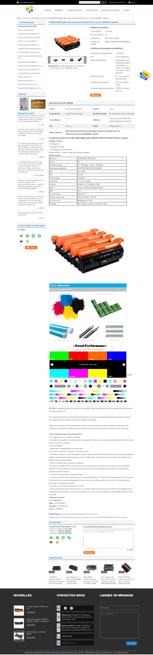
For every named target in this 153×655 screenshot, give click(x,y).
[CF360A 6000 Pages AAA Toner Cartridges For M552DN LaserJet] (67, 41)
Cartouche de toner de (38, 18)
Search (103, 2)
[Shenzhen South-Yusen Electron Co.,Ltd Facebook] (71, 608)
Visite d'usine (92, 10)
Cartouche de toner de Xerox (27, 73)
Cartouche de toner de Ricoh (27, 69)
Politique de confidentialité (33, 652)
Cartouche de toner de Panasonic (29, 66)
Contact (126, 10)
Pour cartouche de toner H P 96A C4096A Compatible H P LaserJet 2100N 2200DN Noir (73, 581)
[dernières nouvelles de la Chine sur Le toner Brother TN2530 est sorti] (19, 610)
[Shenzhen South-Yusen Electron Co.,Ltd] (30, 9)
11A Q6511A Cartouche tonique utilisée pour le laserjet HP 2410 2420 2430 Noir (56, 581)
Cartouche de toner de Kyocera (28, 48)
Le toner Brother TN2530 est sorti (37, 607)
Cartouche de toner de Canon (28, 37)
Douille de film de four (25, 81)
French (133, 2)
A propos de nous (74, 10)
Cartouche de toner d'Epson (27, 45)
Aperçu (48, 10)
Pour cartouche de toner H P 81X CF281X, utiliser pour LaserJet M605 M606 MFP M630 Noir (108, 581)
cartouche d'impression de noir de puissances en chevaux (78, 514)
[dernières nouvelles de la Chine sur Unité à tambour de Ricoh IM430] (19, 636)
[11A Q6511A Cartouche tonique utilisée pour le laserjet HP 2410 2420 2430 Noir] (56, 568)
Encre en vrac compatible (26, 41)
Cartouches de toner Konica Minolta (30, 56)
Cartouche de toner (24, 30)
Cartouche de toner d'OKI (26, 62)
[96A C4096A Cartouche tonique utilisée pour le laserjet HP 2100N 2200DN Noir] (91, 568)
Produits (58, 10)
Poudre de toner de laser (26, 84)
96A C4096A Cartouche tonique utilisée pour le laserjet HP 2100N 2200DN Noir (91, 581)
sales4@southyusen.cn (27, 2)
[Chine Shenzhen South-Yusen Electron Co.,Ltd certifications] (24, 104)
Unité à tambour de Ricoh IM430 (36, 633)
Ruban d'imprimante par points (28, 88)
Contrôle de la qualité (110, 10)
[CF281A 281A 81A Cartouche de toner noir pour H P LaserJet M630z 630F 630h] (126, 568)
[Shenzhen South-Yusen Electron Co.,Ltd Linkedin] (65, 608)
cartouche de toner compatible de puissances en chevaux (108, 517)
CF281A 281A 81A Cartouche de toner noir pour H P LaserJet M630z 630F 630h (126, 580)
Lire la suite (31, 612)
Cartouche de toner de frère (27, 34)
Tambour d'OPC (23, 77)
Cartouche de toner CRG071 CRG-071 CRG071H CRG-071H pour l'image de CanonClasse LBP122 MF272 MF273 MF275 (38, 620)
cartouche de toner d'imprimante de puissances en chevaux (68, 517)
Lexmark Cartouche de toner (27, 52)
